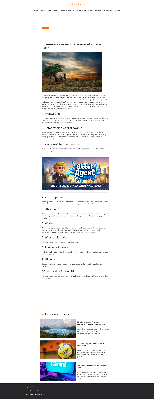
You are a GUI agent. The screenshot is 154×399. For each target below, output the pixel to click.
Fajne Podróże (77, 4)
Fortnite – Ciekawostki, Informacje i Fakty (92, 366)
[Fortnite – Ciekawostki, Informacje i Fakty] (58, 363)
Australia (98, 10)
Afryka (56, 10)
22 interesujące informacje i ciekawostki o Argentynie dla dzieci (91, 323)
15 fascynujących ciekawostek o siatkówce (90, 344)
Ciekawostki (108, 10)
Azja (49, 10)
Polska (35, 10)
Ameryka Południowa (84, 10)
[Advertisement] (79, 27)
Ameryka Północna (68, 10)
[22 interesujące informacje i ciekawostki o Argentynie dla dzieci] (58, 320)
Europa (43, 10)
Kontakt (118, 10)
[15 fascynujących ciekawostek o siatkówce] (58, 341)
